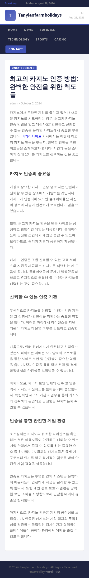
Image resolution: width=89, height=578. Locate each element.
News (28, 30)
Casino (60, 39)
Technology (18, 39)
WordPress (53, 572)
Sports (42, 39)
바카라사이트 (32, 136)
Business (47, 30)
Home (12, 30)
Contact (16, 49)
